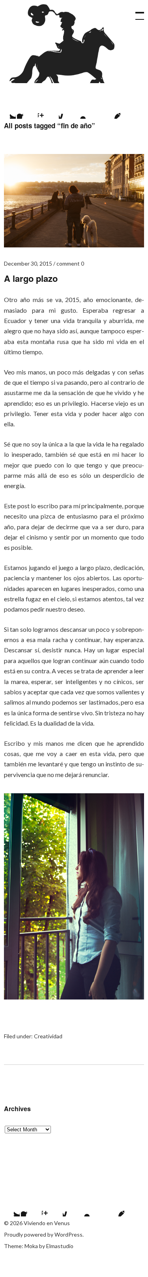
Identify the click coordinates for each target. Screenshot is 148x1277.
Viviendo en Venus (64, 43)
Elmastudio (59, 1246)
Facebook (27, 109)
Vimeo (89, 109)
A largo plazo (31, 278)
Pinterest (110, 109)
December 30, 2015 (28, 263)
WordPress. (69, 1234)
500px (69, 109)
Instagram (48, 109)
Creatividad (48, 1036)
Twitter (10, 1206)
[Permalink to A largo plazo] (74, 245)
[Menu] (136, 12)
